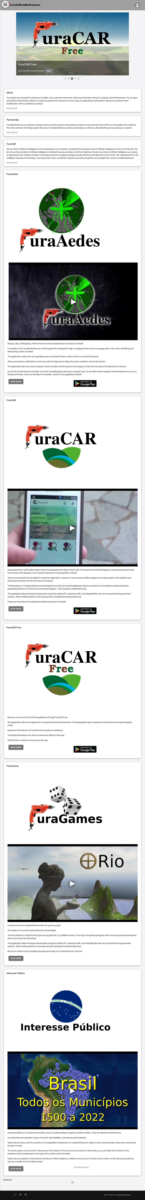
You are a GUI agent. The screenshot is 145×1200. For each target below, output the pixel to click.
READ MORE (12, 108)
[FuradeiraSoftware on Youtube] (27, 1195)
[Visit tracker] (72, 1182)
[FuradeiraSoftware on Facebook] (22, 1195)
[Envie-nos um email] (16, 1195)
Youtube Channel (81, 1167)
